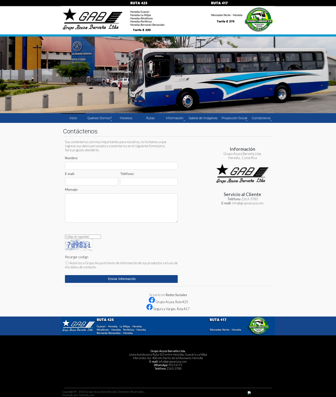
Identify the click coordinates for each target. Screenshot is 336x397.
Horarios (126, 118)
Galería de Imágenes (203, 118)
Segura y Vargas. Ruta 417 (171, 309)
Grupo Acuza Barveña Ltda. (101, 391)
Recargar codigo (76, 257)
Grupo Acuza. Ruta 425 (171, 302)
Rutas (150, 118)
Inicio (73, 118)
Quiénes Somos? (99, 118)
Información (174, 118)
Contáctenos (261, 118)
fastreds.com (86, 395)
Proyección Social (234, 118)
